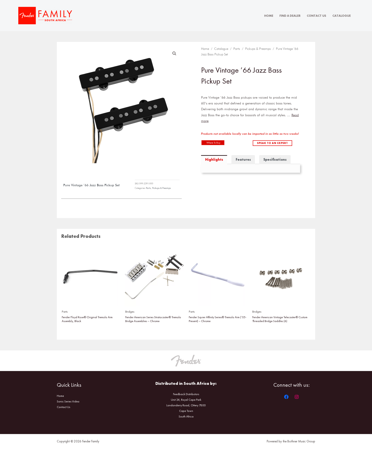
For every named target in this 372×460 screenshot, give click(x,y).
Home (268, 16)
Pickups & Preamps (161, 188)
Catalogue (341, 16)
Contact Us (316, 16)
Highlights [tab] (214, 159)
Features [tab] (243, 159)
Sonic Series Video (68, 401)
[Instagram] (296, 396)
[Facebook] (286, 396)
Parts (148, 188)
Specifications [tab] (275, 159)
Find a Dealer (290, 16)
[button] (174, 53)
